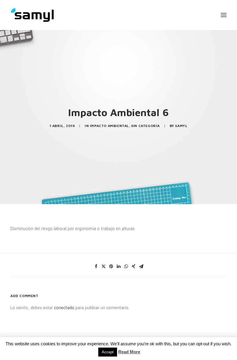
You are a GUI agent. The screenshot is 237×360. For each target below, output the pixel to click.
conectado (64, 307)
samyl (181, 126)
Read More (129, 351)
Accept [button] (108, 352)
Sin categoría (145, 126)
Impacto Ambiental (109, 126)
